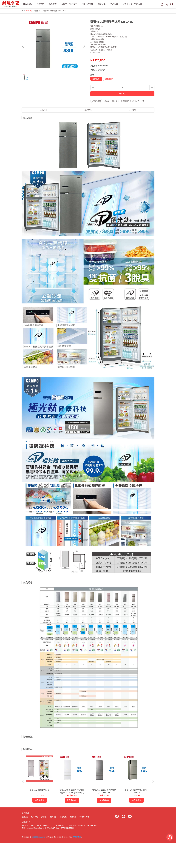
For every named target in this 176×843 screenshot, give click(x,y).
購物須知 (44, 817)
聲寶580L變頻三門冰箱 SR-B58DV (136, 791)
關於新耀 (72, 817)
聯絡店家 (63, 817)
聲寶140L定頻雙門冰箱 (39, 790)
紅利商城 (34, 817)
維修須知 (53, 817)
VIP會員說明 (84, 817)
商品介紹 (43, 110)
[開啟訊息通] (169, 837)
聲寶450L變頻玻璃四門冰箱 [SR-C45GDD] (104, 791)
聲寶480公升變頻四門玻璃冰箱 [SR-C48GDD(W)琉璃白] (72, 791)
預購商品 (122, 93)
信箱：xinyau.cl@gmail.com (33, 828)
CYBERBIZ (77, 837)
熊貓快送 (40, 4)
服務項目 (25, 817)
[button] (84, 46)
